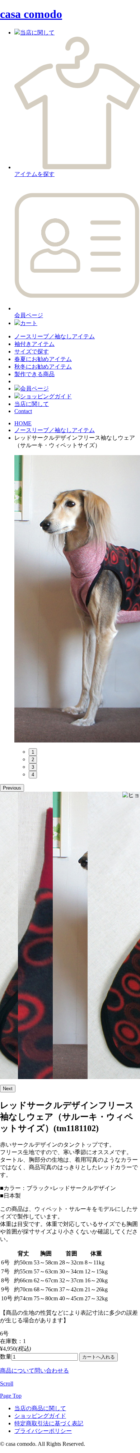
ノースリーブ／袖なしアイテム (54, 336)
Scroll (6, 1383)
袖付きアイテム (34, 344)
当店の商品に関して (40, 1408)
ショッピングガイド (40, 1416)
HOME (23, 423)
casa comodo (31, 14)
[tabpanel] (77, 598)
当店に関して (31, 404)
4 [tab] (33, 774)
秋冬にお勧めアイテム (43, 367)
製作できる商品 (34, 374)
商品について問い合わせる (34, 1371)
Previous (12, 788)
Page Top (11, 1396)
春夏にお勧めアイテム (43, 359)
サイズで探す (31, 351)
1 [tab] (33, 752)
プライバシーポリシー (43, 1431)
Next (8, 1088)
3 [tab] (33, 767)
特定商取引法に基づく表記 (48, 1423)
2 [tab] (33, 759)
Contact (23, 411)
